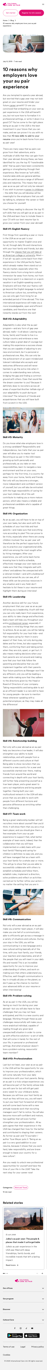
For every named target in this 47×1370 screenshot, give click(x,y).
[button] (10, 13)
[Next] (42, 1273)
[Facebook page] (15, 1328)
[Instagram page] (21, 1328)
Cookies (6, 1355)
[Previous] (37, 1273)
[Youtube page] (32, 1328)
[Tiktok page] (26, 1328)
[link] (5, 20)
